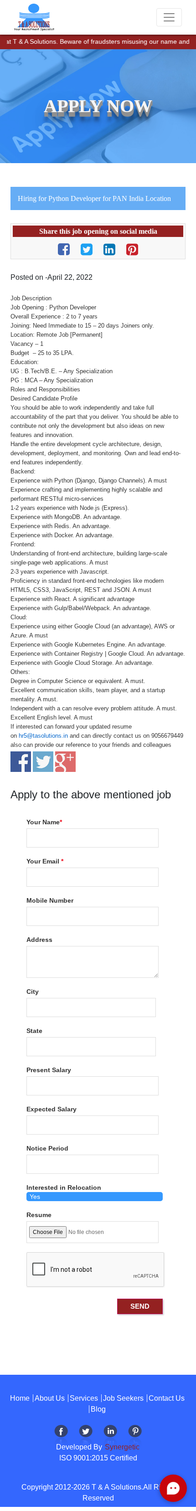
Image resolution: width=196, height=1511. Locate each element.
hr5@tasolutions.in (43, 735)
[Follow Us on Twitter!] (85, 1436)
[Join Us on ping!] (135, 1436)
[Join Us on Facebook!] (61, 1436)
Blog (98, 1409)
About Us (50, 1398)
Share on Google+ (65, 761)
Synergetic (121, 1447)
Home (20, 1398)
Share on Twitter (43, 761)
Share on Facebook (20, 761)
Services (84, 1398)
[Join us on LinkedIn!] (110, 1436)
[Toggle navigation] (169, 17)
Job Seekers (123, 1398)
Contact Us (167, 1398)
